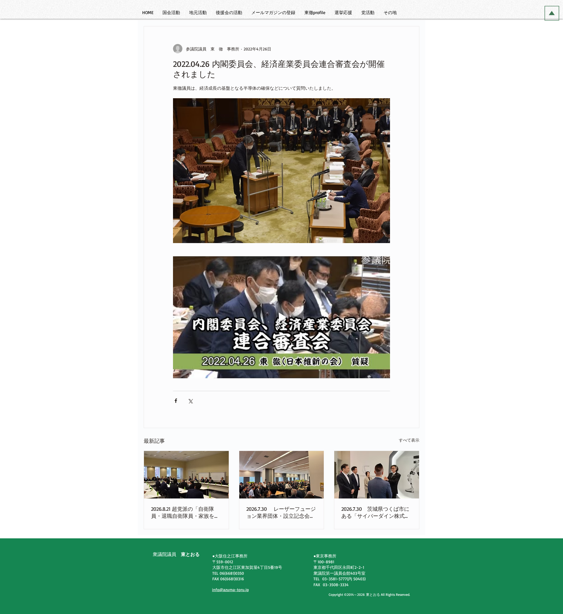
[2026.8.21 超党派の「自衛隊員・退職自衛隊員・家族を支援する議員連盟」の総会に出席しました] (186, 474)
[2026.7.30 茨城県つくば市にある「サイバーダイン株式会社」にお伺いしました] (376, 474)
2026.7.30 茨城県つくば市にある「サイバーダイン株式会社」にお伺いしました (375, 513)
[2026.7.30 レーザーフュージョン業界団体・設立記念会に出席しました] (281, 474)
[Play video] (281, 317)
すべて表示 (409, 439)
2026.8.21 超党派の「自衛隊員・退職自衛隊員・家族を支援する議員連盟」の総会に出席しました (185, 513)
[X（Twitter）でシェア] (190, 400)
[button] (171, 12)
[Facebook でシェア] (176, 400)
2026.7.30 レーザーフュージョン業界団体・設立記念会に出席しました (281, 513)
